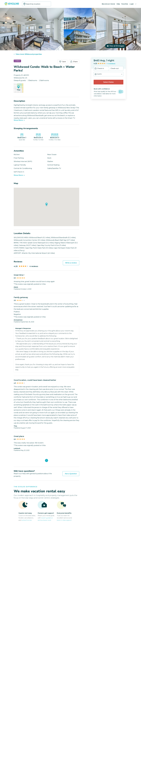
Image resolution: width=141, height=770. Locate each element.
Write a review (71, 263)
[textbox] (36, 4)
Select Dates (108, 82)
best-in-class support (64, 520)
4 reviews (111, 64)
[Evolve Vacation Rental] (12, 5)
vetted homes (27, 520)
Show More (18, 120)
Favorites (124, 4)
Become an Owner (108, 4)
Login (132, 4)
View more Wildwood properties (29, 54)
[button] (108, 74)
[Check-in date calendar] (95, 69)
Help (118, 4)
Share (75, 62)
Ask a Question (71, 474)
